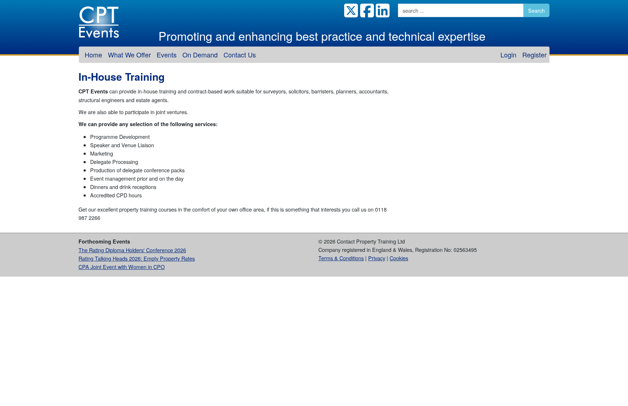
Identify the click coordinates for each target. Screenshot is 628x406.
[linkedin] (382, 10)
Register (534, 54)
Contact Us (240, 54)
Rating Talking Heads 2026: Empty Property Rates (136, 258)
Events (167, 54)
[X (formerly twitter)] (350, 10)
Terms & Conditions (341, 258)
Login (508, 54)
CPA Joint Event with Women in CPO (121, 266)
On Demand (200, 54)
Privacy (376, 258)
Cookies (399, 258)
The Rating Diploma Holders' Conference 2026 (132, 250)
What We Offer (129, 54)
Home (93, 54)
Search (536, 10)
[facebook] (366, 10)
